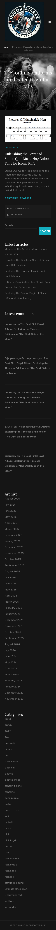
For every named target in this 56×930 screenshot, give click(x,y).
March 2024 (12, 674)
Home (5, 47)
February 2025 (13, 607)
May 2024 (11, 662)
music (8, 828)
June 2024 (10, 656)
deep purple (12, 797)
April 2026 (11, 522)
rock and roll (12, 858)
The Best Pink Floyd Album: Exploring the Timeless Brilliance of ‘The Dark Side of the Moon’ (27, 431)
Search (9, 225)
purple (8, 846)
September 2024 (14, 638)
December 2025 (14, 547)
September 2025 (14, 565)
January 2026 (13, 541)
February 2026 (13, 535)
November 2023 (14, 698)
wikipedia (10, 907)
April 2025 (11, 595)
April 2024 (11, 668)
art (6, 755)
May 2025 (11, 589)
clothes (9, 773)
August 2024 (12, 644)
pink (7, 834)
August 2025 (12, 571)
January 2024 (13, 686)
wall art (9, 900)
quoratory (16, 214)
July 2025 (10, 577)
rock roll (9, 876)
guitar (8, 803)
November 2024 (14, 625)
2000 (8, 719)
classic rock (11, 761)
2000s (8, 725)
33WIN (9, 426)
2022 (8, 731)
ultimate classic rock (16, 888)
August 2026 (12, 498)
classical (10, 767)
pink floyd (10, 840)
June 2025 (10, 583)
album (8, 749)
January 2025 (13, 613)
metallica (10, 822)
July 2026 (10, 504)
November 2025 (14, 553)
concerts (10, 791)
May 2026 (11, 516)
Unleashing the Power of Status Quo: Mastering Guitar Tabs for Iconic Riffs (27, 158)
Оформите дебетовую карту (22, 358)
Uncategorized (14, 147)
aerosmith (10, 743)
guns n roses (12, 810)
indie (7, 816)
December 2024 (14, 619)
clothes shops (12, 779)
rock (7, 852)
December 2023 (14, 692)
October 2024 (13, 632)
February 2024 (13, 680)
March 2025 (12, 601)
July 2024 (10, 650)
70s (7, 737)
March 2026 (12, 528)
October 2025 (13, 559)
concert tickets (13, 785)
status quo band (14, 882)
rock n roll (10, 870)
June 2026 (10, 510)
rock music (11, 864)
